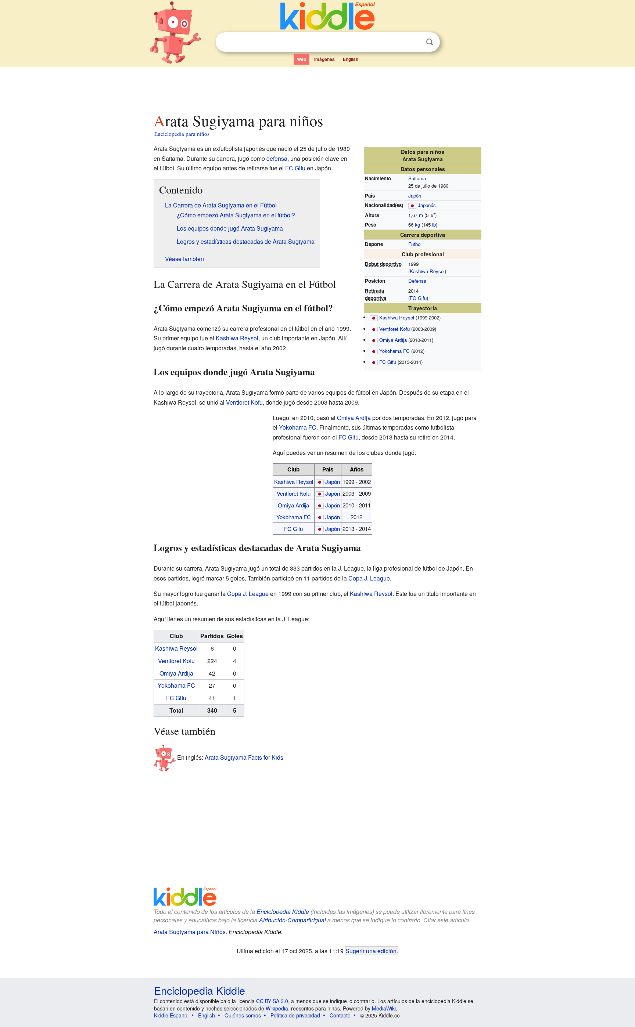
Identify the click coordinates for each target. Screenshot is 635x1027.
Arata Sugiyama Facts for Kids (244, 757)
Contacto (340, 1015)
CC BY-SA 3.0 (272, 1001)
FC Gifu (418, 297)
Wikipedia (277, 1008)
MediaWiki (384, 1008)
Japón (414, 195)
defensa (276, 158)
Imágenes (324, 59)
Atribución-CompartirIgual (292, 920)
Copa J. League (369, 578)
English (350, 59)
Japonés (427, 205)
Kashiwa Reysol (427, 271)
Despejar (414, 42)
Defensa (417, 280)
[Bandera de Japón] (412, 205)
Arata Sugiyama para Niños (190, 931)
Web (301, 59)
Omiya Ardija (393, 339)
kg (417, 224)
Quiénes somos (243, 1015)
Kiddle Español (171, 1015)
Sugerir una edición (371, 951)
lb (434, 224)
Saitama (417, 178)
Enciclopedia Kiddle (282, 911)
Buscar (429, 42)
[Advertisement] (317, 88)
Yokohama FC (394, 350)
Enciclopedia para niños (181, 133)
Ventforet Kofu (394, 328)
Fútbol (414, 244)
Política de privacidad (295, 1015)
